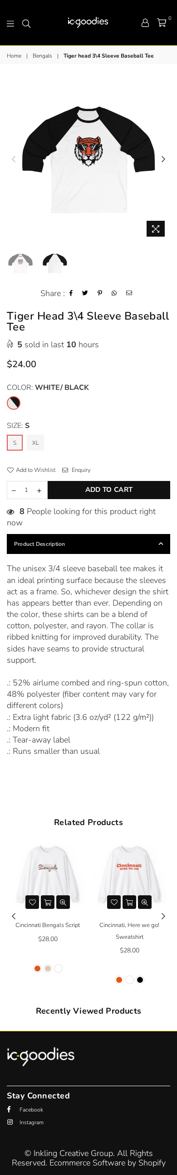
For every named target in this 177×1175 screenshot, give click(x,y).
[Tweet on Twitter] (85, 293)
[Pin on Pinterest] (100, 293)
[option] (88, 159)
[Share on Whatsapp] (114, 293)
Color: (48, 388)
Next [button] (163, 159)
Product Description (39, 544)
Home (14, 55)
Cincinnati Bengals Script (47, 925)
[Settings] (145, 22)
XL (35, 443)
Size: (18, 426)
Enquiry (80, 470)
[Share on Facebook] (71, 293)
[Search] (26, 22)
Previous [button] (13, 159)
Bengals (42, 55)
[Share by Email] (129, 293)
